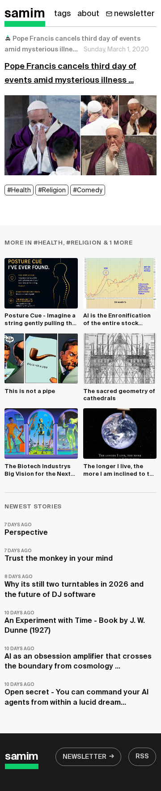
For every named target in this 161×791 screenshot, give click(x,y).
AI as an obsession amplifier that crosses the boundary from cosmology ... (78, 658)
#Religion (52, 190)
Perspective (26, 530)
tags (62, 14)
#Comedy (87, 190)
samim (24, 14)
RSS (142, 756)
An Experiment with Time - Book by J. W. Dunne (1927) (74, 622)
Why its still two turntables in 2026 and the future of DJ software (74, 586)
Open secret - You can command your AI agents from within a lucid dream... (76, 694)
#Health (19, 190)
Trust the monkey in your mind (58, 556)
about (88, 14)
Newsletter (84, 757)
